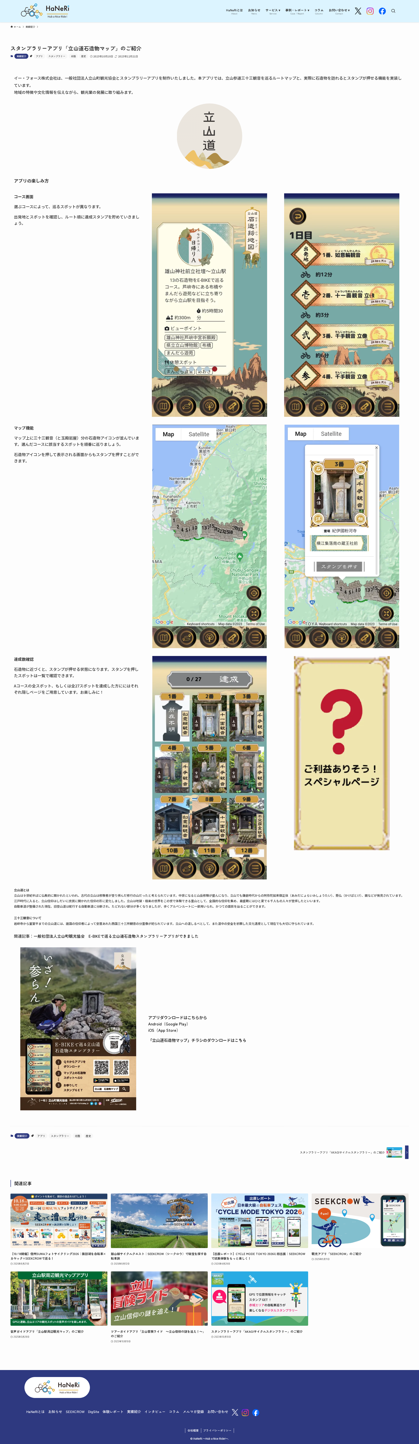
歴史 (83, 56)
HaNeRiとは (35, 1411)
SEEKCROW (75, 1411)
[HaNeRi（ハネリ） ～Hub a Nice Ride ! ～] (45, 11)
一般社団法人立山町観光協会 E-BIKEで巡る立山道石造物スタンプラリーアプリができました (116, 936)
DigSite (93, 1411)
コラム (174, 1411)
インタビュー (154, 1411)
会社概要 (193, 1430)
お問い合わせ (217, 1411)
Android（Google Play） (169, 1024)
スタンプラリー (56, 56)
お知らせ (55, 1411)
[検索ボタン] (393, 11)
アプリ (39, 56)
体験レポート (113, 1411)
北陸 (73, 56)
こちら (240, 1040)
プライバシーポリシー (217, 1430)
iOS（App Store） (164, 1030)
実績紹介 (21, 56)
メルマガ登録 (193, 1411)
